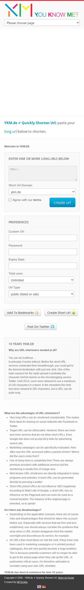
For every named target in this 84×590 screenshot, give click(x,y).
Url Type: (15, 287)
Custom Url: (17, 231)
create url (62, 202)
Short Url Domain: (21, 185)
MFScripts (22, 582)
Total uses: (16, 273)
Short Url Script (66, 577)
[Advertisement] (42, 72)
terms (37, 200)
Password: (16, 245)
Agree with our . (27, 200)
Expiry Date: (17, 259)
